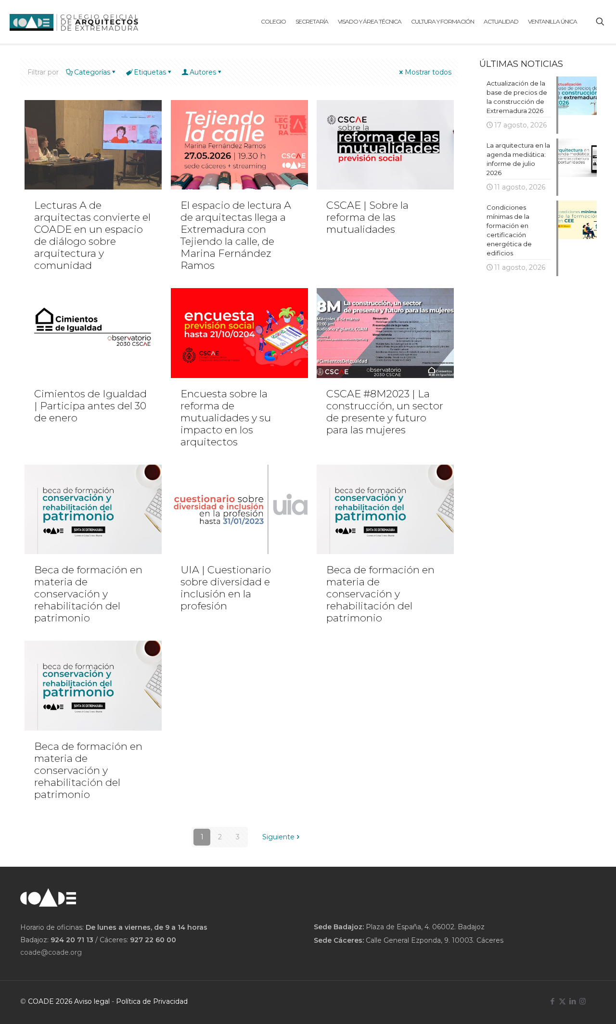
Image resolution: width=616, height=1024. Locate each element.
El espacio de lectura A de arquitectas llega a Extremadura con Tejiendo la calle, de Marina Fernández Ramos (235, 235)
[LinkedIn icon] (572, 1001)
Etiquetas (150, 72)
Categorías (92, 72)
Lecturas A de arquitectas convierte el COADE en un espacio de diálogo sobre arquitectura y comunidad (92, 235)
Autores (203, 72)
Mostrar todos (428, 72)
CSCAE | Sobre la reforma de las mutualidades (367, 217)
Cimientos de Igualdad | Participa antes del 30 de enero (90, 406)
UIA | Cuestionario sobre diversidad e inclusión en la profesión (225, 588)
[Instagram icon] (582, 1001)
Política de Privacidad (152, 1001)
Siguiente (278, 837)
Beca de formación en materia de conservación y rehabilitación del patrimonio (88, 594)
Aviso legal (92, 1001)
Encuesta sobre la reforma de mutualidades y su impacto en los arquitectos (225, 418)
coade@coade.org (51, 952)
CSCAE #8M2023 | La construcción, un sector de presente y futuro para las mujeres (384, 412)
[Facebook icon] (552, 1001)
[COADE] (74, 21)
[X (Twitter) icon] (562, 1001)
